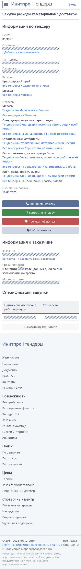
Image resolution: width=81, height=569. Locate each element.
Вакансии (8, 376)
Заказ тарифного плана (18, 485)
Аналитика (9, 438)
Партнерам (10, 364)
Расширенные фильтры (18, 408)
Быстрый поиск (12, 402)
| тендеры (31, 4)
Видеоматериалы (14, 517)
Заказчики (9, 420)
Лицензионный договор (18, 491)
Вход (72, 4)
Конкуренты (10, 414)
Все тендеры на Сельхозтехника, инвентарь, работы (39, 166)
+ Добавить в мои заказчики (36, 258)
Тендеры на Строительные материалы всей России (38, 143)
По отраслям (10, 458)
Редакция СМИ (12, 388)
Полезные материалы (17, 505)
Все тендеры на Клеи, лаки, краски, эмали (32, 181)
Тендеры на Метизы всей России (25, 110)
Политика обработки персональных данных (32, 545)
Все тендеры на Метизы (19, 115)
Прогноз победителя (42, 221)
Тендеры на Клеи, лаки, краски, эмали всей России (38, 176)
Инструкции (10, 511)
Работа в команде (14, 426)
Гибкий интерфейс (15, 432)
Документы (9, 370)
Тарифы (7, 479)
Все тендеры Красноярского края (25, 85)
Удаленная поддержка (17, 523)
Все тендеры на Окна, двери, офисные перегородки (39, 134)
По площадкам (12, 464)
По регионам (11, 452)
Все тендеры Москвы (17, 95)
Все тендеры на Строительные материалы (32, 148)
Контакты (8, 258)
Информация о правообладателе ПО (27, 549)
